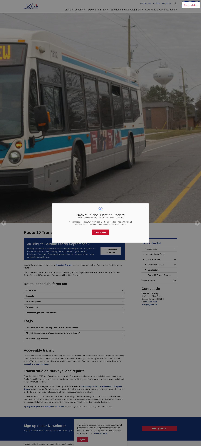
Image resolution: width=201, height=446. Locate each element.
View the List (100, 232)
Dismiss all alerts (191, 5)
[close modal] (146, 206)
